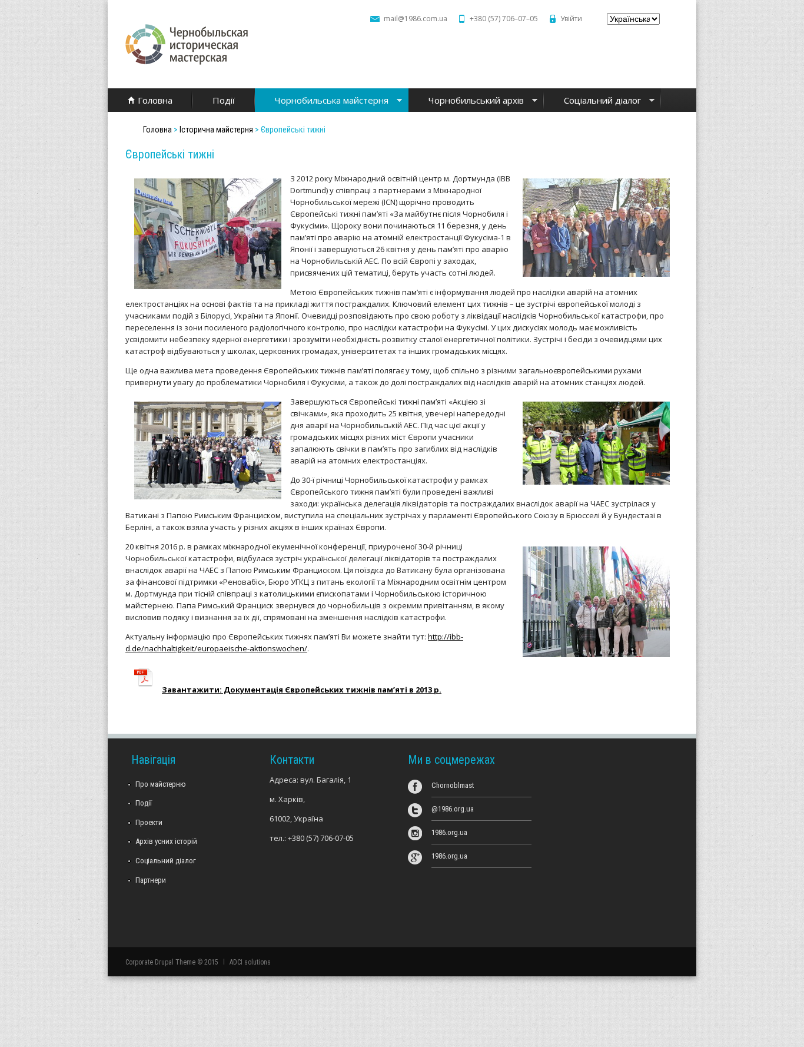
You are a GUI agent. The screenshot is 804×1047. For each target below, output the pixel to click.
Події (223, 100)
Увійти (571, 19)
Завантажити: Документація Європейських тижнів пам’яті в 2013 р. (301, 689)
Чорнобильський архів (466, 101)
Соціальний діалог (592, 101)
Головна (155, 100)
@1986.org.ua (452, 808)
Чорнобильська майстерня (321, 101)
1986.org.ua (449, 832)
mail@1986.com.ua (415, 19)
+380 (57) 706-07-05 (321, 838)
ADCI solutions (250, 962)
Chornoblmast (452, 785)
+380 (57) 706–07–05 (504, 19)
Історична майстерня (216, 129)
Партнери (150, 880)
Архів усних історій (166, 841)
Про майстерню (160, 784)
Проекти (148, 822)
